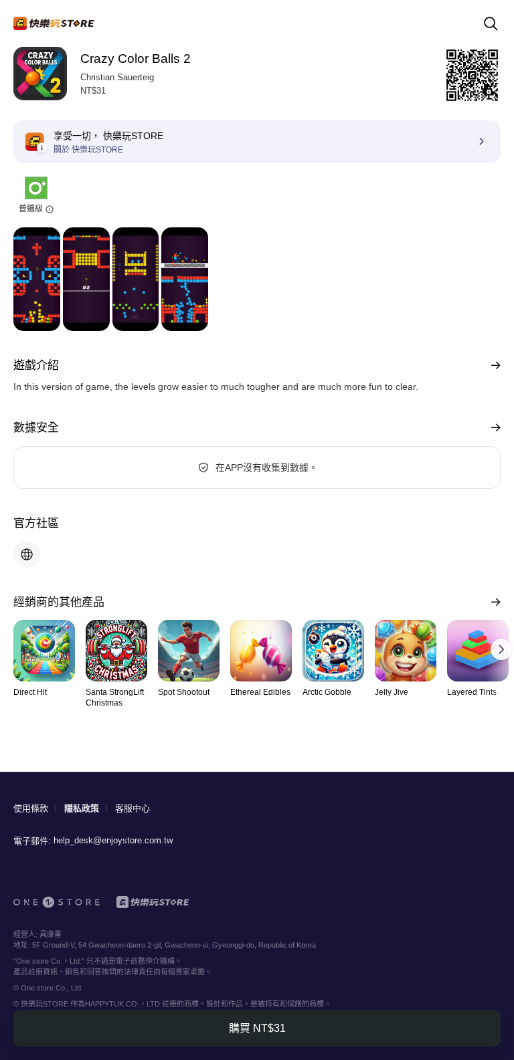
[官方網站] (26, 554)
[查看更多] (493, 365)
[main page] (53, 23)
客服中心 (132, 808)
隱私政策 (81, 808)
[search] (491, 23)
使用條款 (30, 808)
